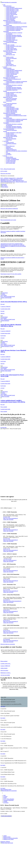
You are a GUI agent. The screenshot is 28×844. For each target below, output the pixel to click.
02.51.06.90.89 (6, 639)
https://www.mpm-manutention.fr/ (10, 570)
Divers (4, 55)
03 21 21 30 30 (6, 589)
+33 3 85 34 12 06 (7, 559)
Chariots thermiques (10, 7)
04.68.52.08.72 (6, 610)
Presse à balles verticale (11, 65)
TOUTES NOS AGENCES (6, 816)
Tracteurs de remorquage (11, 58)
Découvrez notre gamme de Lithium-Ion (9, 208)
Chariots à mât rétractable (11, 12)
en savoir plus (3, 427)
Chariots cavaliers (10, 57)
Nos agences (8, 154)
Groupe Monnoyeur (10, 146)
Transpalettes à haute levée (11, 40)
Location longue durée (11, 160)
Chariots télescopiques (11, 18)
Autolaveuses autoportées (11, 98)
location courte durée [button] (7, 104)
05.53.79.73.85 (6, 538)
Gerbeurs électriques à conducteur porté (14, 29)
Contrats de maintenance (11, 149)
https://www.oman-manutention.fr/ (10, 580)
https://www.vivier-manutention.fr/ (10, 590)
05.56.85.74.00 (6, 517)
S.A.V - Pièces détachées (8, 799)
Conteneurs (8, 61)
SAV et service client (10, 163)
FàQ (7, 152)
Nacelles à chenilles (10, 44)
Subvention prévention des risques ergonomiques (16, 150)
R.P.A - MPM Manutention (15, 180)
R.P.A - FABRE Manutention (12, 179)
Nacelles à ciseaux (10, 47)
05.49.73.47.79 (6, 548)
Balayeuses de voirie (10, 54)
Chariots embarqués (10, 19)
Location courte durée (10, 161)
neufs (4, 795)
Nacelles (5, 43)
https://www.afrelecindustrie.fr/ (10, 560)
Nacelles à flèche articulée (11, 49)
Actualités (8, 153)
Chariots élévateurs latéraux (12, 16)
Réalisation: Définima (5, 841)
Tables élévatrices (10, 64)
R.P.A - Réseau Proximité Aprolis (20, 181)
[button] (7, 842)
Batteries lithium (9, 157)
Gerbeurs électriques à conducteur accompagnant (16, 26)
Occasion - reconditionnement (12, 159)
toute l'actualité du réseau (6, 789)
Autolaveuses (9, 53)
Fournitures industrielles (11, 158)
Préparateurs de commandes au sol (13, 21)
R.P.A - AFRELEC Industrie (7, 178)
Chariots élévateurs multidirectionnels (14, 8)
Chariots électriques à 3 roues (12, 9)
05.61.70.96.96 (6, 569)
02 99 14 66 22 (6, 579)
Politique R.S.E (9, 148)
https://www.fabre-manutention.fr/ (10, 518)
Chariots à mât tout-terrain (11, 14)
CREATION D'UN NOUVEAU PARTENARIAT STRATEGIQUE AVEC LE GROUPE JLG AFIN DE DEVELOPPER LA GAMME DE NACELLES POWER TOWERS (13, 245)
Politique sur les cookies (8, 839)
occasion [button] (5, 66)
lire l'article (3, 706)
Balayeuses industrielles (11, 52)
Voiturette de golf (9, 60)
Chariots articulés (9, 15)
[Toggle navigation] (1, 1)
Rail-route (8, 59)
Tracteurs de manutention (8, 41)
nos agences (5, 802)
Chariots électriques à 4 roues (12, 10)
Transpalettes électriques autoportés (13, 35)
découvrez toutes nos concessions (8, 644)
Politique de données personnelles (10, 838)
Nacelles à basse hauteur (11, 48)
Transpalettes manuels (10, 37)
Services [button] (5, 155)
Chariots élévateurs (7, 5)
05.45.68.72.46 (6, 528)
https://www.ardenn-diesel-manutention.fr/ (12, 601)
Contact (5, 835)
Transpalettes (6, 31)
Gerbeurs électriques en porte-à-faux (14, 27)
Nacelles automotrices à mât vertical (13, 46)
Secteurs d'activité (10, 142)
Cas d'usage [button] (5, 141)
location (5, 797)
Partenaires (8, 147)
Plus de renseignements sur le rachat (8, 219)
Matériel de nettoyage (8, 51)
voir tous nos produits (5, 675)
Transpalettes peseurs (10, 38)
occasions (5, 796)
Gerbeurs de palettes (7, 25)
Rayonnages (8, 63)
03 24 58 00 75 (6, 599)
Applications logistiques (11, 143)
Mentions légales (6, 836)
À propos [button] (5, 144)
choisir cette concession (8, 519)
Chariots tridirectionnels (11, 13)
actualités (5, 801)
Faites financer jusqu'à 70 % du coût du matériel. (11, 273)
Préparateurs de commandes (9, 20)
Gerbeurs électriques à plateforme (13, 30)
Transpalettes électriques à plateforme (14, 36)
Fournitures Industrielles (8, 800)
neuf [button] (4, 4)
